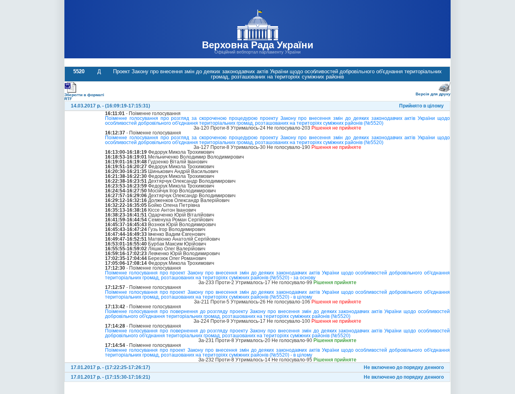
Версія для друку (433, 94)
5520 (78, 71)
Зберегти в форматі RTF (84, 97)
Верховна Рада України (257, 44)
